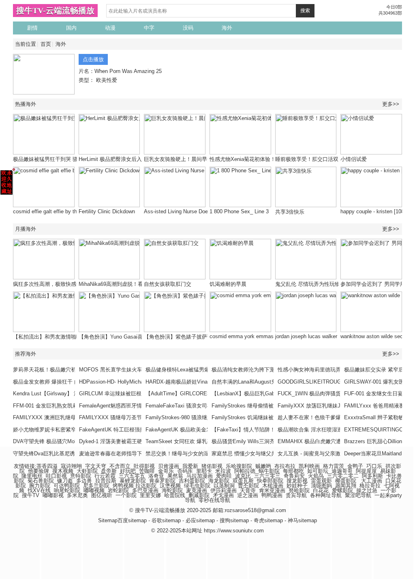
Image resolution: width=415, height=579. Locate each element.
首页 (46, 44)
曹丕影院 (248, 485)
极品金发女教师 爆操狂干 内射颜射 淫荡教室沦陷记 (73, 382)
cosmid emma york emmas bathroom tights (261, 336)
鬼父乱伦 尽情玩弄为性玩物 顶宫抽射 (319, 284)
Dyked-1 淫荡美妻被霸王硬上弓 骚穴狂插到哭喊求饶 (140, 441)
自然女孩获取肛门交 (167, 284)
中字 (149, 28)
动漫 (110, 28)
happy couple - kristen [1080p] (375, 211)
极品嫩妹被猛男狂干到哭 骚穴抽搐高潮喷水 (64, 159)
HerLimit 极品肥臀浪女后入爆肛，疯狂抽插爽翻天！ (139, 159)
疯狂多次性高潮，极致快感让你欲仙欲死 (60, 284)
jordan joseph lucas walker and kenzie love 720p (332, 336)
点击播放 (93, 59)
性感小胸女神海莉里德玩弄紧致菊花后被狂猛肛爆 (336, 370)
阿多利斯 (372, 476)
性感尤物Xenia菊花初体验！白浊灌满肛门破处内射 (269, 159)
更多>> (390, 104)
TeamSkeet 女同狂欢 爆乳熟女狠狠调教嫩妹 (197, 441)
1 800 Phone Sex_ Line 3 (239, 211)
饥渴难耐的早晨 (228, 284)
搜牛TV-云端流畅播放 (55, 10)
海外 (227, 28)
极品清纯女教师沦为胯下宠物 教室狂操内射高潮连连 (273, 370)
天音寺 (248, 490)
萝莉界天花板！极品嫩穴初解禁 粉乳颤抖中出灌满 (71, 370)
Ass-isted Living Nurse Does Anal (183, 211)
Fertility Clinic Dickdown (107, 211)
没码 (188, 28)
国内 (71, 28)
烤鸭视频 (123, 485)
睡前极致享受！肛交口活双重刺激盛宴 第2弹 (327, 159)
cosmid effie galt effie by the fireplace (57, 211)
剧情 (32, 28)
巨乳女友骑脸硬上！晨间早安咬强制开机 (191, 159)
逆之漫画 (247, 495)
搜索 (305, 10)
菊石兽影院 (41, 481)
